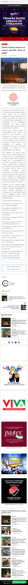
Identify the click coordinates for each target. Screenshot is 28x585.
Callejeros (5, 55)
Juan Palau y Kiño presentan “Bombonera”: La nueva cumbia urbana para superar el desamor (19, 333)
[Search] (26, 39)
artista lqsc (4, 44)
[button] (19, 582)
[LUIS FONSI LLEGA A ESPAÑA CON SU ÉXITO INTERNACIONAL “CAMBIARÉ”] (6, 562)
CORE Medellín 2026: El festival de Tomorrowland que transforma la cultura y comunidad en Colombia (19, 552)
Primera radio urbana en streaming (14, 21)
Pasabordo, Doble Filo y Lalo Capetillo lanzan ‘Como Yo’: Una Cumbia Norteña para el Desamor (19, 323)
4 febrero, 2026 (16, 326)
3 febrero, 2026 (16, 556)
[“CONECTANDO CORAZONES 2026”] (6, 530)
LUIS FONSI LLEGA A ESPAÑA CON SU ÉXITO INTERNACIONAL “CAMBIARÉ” (18, 563)
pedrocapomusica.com (14, 269)
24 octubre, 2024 (12, 55)
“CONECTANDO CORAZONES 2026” (17, 530)
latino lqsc (7, 291)
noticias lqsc (14, 528)
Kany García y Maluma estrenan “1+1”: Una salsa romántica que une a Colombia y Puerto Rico (18, 573)
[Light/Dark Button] (23, 39)
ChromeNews (14, 583)
